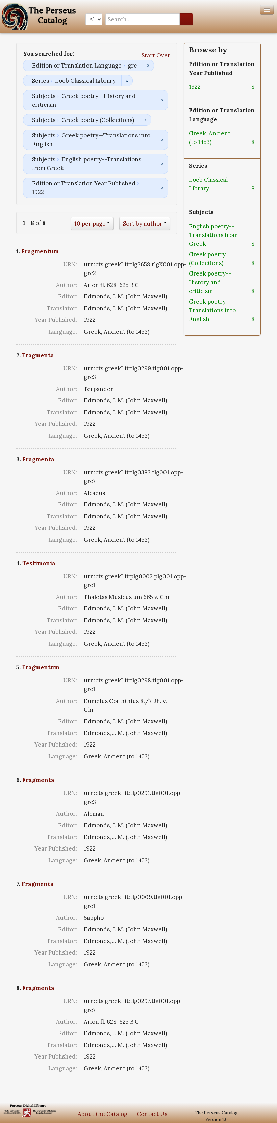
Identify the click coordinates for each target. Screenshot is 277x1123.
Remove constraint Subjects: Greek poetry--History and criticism (162, 100)
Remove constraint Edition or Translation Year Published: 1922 (162, 188)
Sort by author (142, 223)
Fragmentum (40, 251)
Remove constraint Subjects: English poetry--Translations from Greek (162, 164)
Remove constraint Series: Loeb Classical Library (126, 80)
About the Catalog (102, 1114)
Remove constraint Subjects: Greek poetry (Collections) (145, 119)
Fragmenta (38, 355)
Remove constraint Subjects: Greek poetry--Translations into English (162, 140)
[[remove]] (206, 87)
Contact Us (152, 1114)
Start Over (156, 55)
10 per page (90, 223)
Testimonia (38, 563)
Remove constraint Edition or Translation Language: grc (148, 65)
